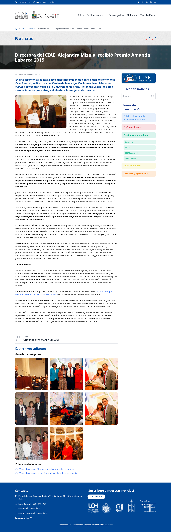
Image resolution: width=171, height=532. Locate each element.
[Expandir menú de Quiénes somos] (105, 15)
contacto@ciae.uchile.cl (29, 508)
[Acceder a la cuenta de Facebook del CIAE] (139, 2)
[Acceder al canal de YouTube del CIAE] (147, 2)
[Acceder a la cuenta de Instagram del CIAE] (151, 2)
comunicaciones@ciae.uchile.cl (32, 513)
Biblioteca (132, 15)
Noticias (32, 28)
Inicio (81, 15)
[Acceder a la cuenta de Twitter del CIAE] (143, 2)
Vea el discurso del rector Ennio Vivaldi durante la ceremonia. (48, 473)
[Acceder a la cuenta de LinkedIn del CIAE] (155, 2)
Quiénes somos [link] (95, 15)
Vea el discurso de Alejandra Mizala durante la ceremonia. (46, 469)
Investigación (116, 15)
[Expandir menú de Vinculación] (154, 15)
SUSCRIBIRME (96, 497)
